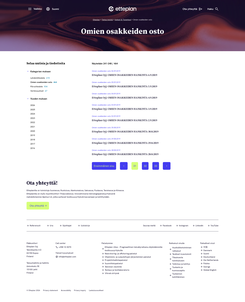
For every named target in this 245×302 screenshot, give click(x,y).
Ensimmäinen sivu (104, 166)
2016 (32, 148)
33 (156, 166)
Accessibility (66, 290)
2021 (32, 126)
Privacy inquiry (80, 290)
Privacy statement (50, 290)
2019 (32, 135)
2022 (32, 122)
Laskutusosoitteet (96, 290)
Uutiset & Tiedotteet (123, 20)
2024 (32, 113)
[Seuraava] (166, 166)
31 (135, 166)
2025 (32, 109)
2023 (32, 118)
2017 (32, 143)
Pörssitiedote (39, 86)
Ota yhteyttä (37, 205)
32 (146, 166)
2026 (32, 105)
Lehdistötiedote (40, 78)
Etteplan (96, 20)
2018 (32, 139)
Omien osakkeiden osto (44, 82)
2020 (32, 131)
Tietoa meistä (107, 20)
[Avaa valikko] (30, 9)
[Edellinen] (124, 166)
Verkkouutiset (39, 91)
